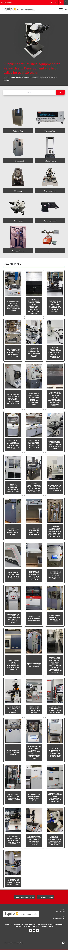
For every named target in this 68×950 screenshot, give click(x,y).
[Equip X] (21, 914)
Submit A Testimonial (55, 924)
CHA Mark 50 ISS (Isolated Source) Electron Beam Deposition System (13, 797)
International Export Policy (43, 927)
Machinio (20, 943)
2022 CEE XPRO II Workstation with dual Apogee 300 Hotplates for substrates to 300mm (34, 444)
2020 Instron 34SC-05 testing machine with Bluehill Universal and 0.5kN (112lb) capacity (34, 840)
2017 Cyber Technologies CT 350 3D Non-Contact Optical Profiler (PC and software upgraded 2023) (34, 487)
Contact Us (19, 927)
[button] (24, 897)
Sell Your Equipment (28, 924)
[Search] (60, 92)
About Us (17, 924)
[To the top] (63, 943)
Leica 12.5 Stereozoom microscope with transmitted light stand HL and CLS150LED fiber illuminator (54, 353)
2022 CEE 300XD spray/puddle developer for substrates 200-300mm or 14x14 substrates (33, 575)
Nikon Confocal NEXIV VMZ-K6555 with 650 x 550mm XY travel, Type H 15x (13, 881)
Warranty (27, 927)
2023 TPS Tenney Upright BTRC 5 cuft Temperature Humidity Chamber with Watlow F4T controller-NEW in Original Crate (55, 531)
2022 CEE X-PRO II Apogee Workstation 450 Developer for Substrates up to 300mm (13, 444)
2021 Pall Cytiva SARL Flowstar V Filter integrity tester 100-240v (13, 575)
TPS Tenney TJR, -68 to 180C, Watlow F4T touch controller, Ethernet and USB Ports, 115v (55, 797)
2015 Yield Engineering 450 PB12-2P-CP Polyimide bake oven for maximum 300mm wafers (54, 752)
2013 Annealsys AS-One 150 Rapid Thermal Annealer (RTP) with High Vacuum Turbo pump (13, 618)
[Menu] (61, 9)
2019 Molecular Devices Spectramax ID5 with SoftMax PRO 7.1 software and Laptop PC (13, 665)
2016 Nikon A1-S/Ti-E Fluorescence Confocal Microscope (13, 709)
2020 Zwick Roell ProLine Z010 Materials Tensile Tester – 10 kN (55, 709)
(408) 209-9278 (7, 2)
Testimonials (42, 924)
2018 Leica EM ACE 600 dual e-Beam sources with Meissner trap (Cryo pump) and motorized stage (13, 399)
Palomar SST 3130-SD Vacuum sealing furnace (13, 752)
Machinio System (7, 943)
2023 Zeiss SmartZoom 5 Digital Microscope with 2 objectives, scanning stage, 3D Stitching (55, 840)
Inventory (8, 924)
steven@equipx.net (59, 918)
